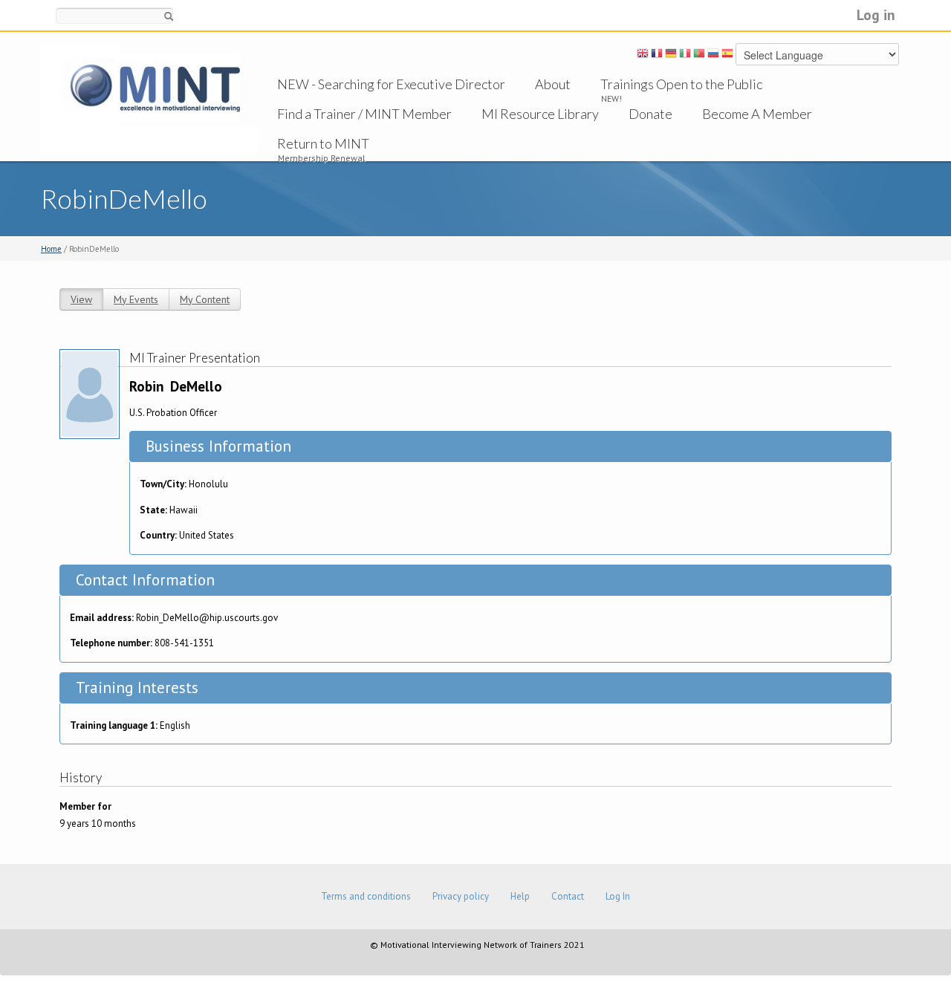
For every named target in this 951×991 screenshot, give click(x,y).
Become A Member (757, 113)
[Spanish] (727, 56)
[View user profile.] (89, 392)
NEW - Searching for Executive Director (391, 84)
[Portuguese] (699, 56)
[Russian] (713, 56)
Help (520, 896)
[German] (671, 56)
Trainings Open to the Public (681, 84)
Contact (567, 896)
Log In (618, 896)
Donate (650, 113)
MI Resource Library (540, 113)
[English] (643, 56)
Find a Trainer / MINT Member (364, 113)
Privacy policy (460, 896)
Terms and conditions (366, 896)
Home (51, 249)
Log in (876, 14)
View (81, 299)
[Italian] (685, 56)
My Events (136, 299)
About (553, 84)
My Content (205, 299)
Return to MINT (323, 143)
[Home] (149, 97)
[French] (657, 56)
